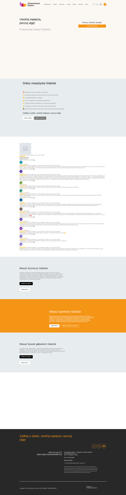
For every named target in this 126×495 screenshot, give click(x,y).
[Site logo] (30, 4)
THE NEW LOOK (52, 488)
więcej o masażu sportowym (70, 325)
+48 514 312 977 (55, 452)
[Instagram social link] (97, 4)
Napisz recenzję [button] (24, 158)
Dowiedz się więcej (26, 283)
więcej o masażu (40, 118)
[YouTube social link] (100, 4)
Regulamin (89, 486)
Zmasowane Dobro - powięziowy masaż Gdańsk (78, 452)
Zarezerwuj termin (92, 26)
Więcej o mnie (28, 118)
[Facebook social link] (93, 4)
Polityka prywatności (91, 487)
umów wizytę (24, 289)
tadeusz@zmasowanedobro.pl (49, 454)
